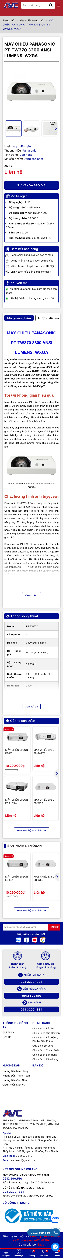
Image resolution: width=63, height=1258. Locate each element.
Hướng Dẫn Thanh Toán (16, 1075)
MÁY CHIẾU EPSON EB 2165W (16, 801)
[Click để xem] (31, 91)
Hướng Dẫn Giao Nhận (15, 1080)
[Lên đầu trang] (55, 1205)
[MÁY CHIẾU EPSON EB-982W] (46, 736)
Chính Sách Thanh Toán (45, 1050)
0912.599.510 (12, 1178)
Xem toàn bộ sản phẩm (30, 830)
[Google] (43, 939)
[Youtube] (34, 939)
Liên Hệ (7, 1036)
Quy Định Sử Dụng (43, 1045)
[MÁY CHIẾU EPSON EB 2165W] (17, 786)
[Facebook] (26, 939)
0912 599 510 (31, 995)
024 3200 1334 (31, 982)
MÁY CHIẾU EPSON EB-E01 (16, 751)
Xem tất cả (31, 706)
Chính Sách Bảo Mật (43, 1028)
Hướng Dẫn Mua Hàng (15, 1071)
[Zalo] (18, 939)
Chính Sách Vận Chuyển (46, 1032)
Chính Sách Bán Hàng (44, 1054)
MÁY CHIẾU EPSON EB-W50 (45, 801)
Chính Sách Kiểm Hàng (45, 1059)
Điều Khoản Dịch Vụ (14, 1084)
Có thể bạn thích (22, 721)
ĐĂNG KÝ (54, 926)
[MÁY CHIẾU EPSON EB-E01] (17, 736)
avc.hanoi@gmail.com (23, 1160)
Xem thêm (31, 595)
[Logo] (11, 5)
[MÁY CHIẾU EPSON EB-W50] (46, 786)
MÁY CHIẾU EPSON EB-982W (45, 751)
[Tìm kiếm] (50, 5)
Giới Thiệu (8, 1032)
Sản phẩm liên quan (24, 846)
